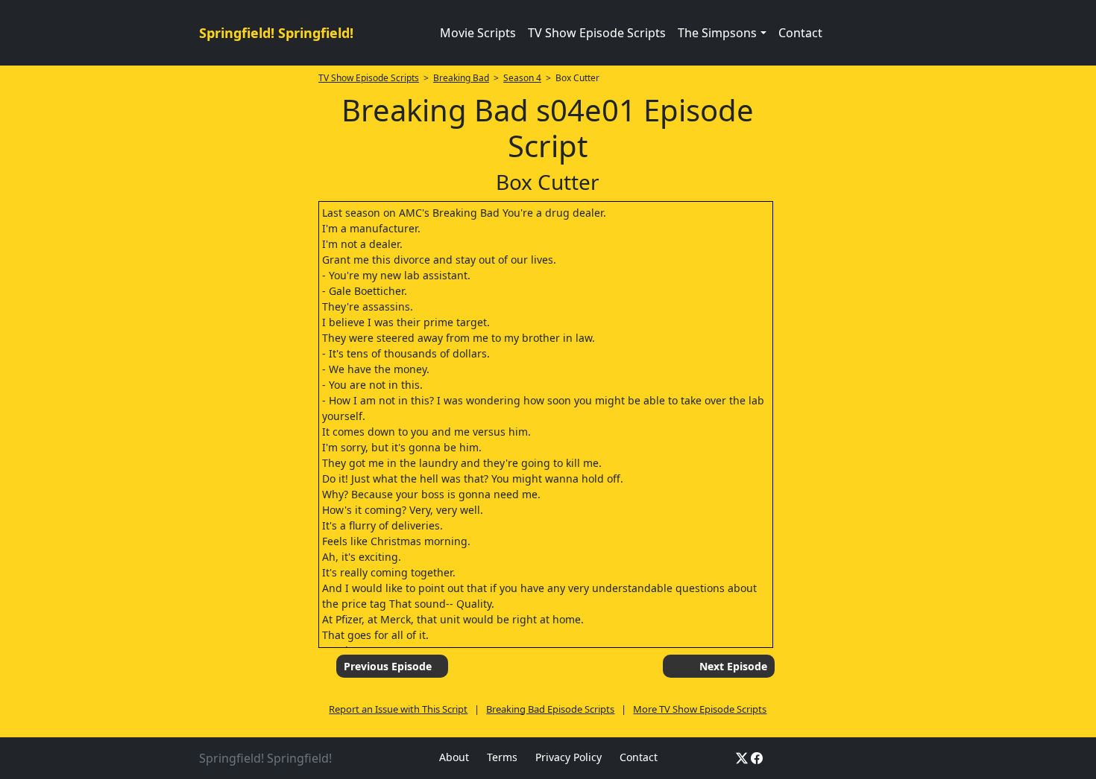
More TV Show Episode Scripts (699, 709)
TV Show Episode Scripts (597, 33)
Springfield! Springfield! (276, 33)
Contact (800, 33)
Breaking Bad (461, 77)
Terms (502, 757)
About (454, 757)
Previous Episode (388, 666)
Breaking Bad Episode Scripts (550, 709)
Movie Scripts (478, 33)
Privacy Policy (568, 757)
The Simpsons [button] (717, 33)
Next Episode (733, 666)
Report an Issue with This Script (398, 709)
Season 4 (522, 77)
